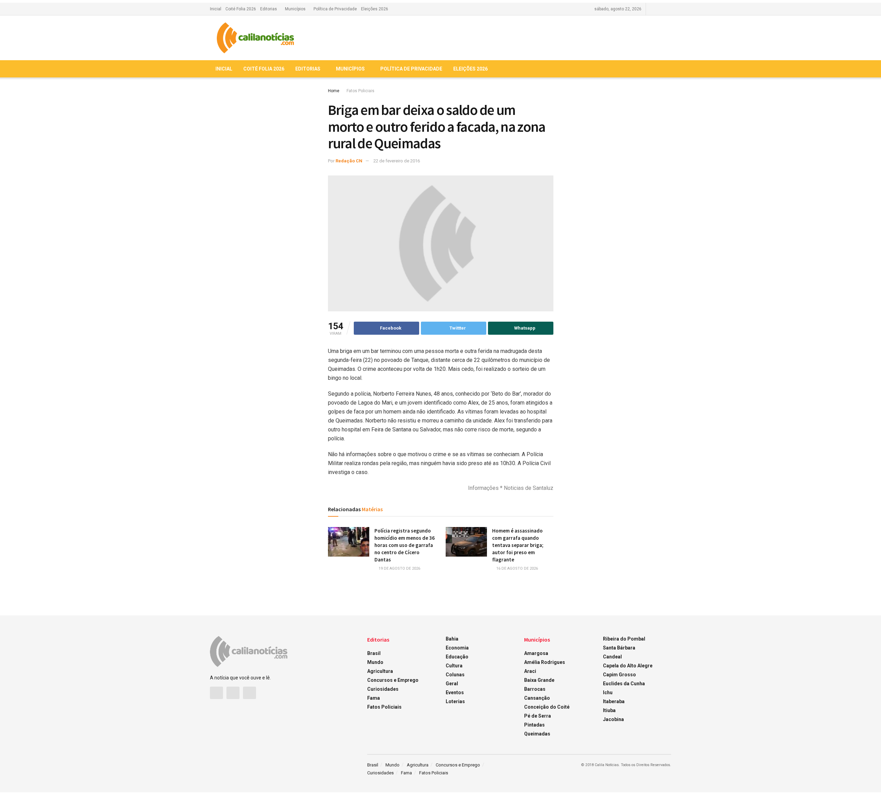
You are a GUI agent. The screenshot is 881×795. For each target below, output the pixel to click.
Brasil (374, 653)
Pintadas (534, 725)
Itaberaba (614, 701)
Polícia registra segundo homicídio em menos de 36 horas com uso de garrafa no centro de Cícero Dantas (404, 545)
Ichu (608, 692)
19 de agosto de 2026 (399, 568)
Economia (457, 648)
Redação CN (349, 160)
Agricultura (380, 671)
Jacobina (613, 719)
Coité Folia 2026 (240, 9)
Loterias (455, 701)
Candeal (612, 656)
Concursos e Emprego (392, 680)
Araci (530, 671)
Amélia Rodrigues (544, 662)
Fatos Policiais (360, 90)
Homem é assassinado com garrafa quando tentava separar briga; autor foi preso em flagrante (517, 545)
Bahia (452, 639)
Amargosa (536, 653)
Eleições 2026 (374, 9)
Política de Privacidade (335, 9)
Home (333, 90)
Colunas (455, 674)
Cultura (454, 665)
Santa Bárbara (619, 648)
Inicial (215, 9)
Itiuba (609, 710)
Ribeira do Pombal (624, 639)
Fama (373, 698)
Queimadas (537, 734)
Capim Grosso (619, 674)
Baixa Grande (539, 680)
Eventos (455, 692)
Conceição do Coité (547, 707)
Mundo (375, 662)
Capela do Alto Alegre (627, 665)
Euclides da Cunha (624, 683)
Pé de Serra (537, 716)
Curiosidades (383, 689)
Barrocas (534, 689)
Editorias (268, 9)
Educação (457, 656)
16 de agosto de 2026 (516, 568)
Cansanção (537, 698)
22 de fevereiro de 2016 (396, 160)
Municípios (295, 9)
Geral (452, 683)
